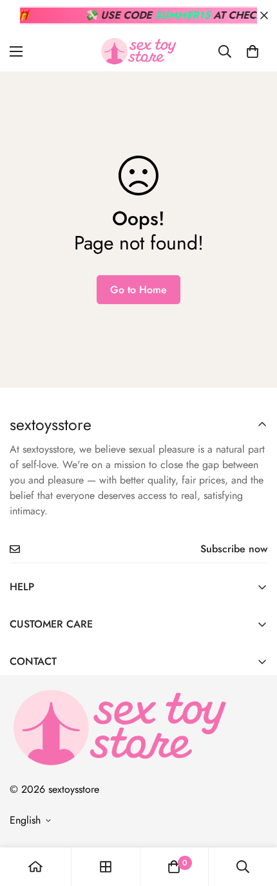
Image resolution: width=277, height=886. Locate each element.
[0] (252, 51)
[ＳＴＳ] (138, 51)
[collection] (105, 866)
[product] (35, 866)
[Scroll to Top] (254, 818)
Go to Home (138, 289)
